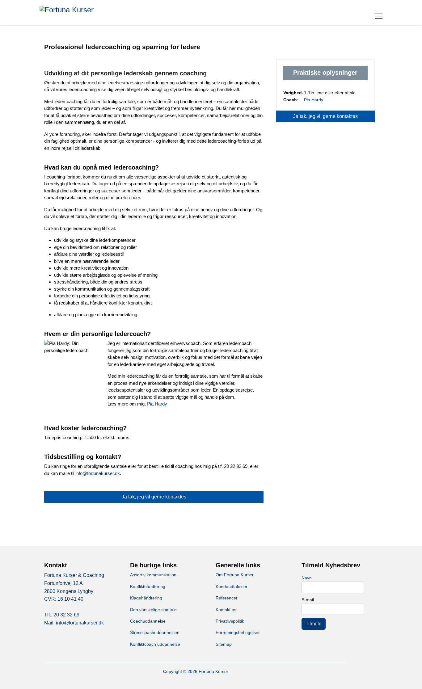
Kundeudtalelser (231, 586)
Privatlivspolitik (230, 621)
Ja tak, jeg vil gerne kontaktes (154, 496)
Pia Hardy (157, 403)
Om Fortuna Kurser (235, 574)
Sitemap (224, 644)
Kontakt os (226, 609)
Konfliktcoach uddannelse (155, 644)
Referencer (227, 597)
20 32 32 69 (66, 614)
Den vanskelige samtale (153, 609)
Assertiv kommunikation (153, 574)
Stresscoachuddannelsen (154, 632)
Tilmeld (314, 623)
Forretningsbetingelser (238, 632)
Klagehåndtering (146, 597)
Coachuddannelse (148, 621)
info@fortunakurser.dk (97, 473)
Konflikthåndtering (147, 586)
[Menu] (378, 17)
